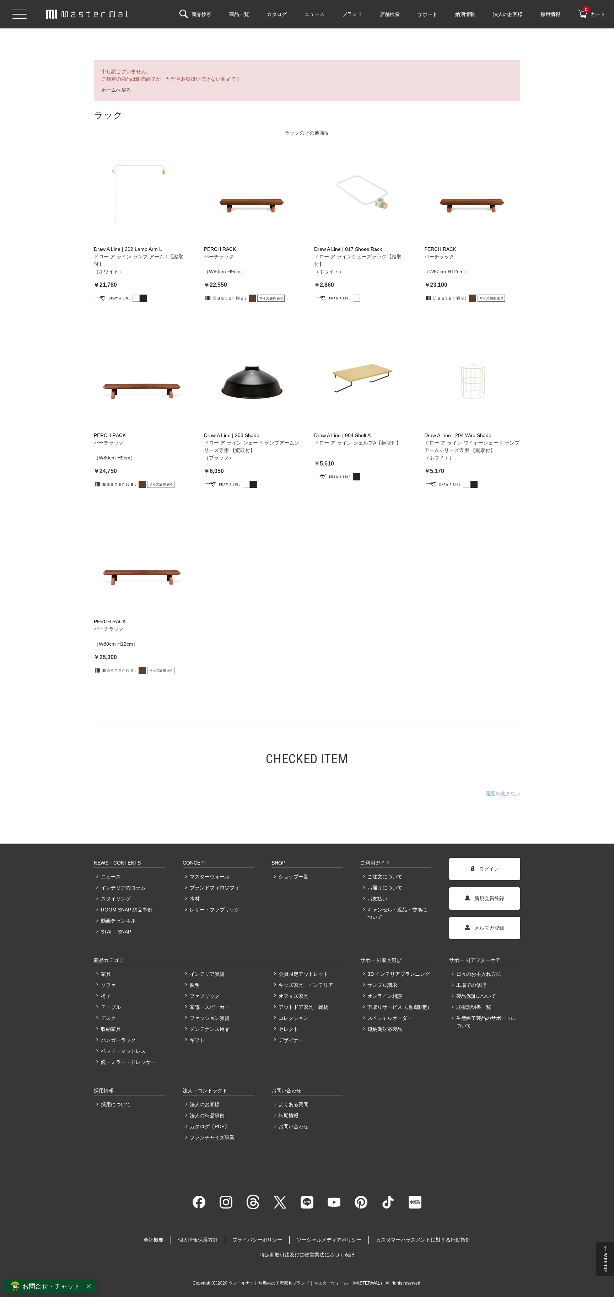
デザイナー (291, 1040)
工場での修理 (471, 985)
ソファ (108, 985)
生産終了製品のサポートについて (486, 1021)
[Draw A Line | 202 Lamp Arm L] (142, 192)
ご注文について (384, 876)
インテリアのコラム (123, 887)
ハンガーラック (118, 1040)
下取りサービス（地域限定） (399, 1007)
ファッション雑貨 (210, 1018)
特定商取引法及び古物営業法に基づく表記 (307, 1255)
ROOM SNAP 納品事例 (126, 910)
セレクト (288, 1029)
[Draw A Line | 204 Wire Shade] (472, 378)
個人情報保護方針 (198, 1240)
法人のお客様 (205, 1104)
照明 (195, 985)
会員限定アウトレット (303, 974)
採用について (116, 1104)
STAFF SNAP (116, 932)
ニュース (111, 876)
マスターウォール (210, 876)
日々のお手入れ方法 (478, 974)
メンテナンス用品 (210, 1029)
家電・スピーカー (210, 1007)
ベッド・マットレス (123, 1051)
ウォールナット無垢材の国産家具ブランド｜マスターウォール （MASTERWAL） (307, 1283)
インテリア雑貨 (207, 974)
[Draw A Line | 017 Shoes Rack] (362, 192)
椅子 (106, 996)
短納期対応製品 (384, 1029)
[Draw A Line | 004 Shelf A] (362, 378)
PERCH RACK (220, 249)
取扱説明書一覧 (473, 1007)
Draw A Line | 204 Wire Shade (457, 435)
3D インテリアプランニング (398, 974)
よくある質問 (293, 1104)
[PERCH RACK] (252, 192)
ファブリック (205, 996)
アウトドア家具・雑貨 (303, 1007)
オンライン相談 (384, 996)
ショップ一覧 (293, 876)
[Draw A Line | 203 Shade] (252, 378)
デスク (108, 1018)
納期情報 (288, 1115)
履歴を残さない (502, 793)
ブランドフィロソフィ (214, 887)
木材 (195, 899)
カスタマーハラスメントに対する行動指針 (423, 1240)
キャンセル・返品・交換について (397, 913)
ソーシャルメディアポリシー (329, 1240)
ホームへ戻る (116, 90)
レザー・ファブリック (214, 910)
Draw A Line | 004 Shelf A (342, 435)
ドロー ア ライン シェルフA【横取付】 (357, 443)
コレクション (293, 1018)
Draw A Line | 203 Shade (231, 435)
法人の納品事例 (207, 1115)
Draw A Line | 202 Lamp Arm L (128, 249)
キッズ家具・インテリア (306, 985)
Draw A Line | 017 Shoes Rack (348, 249)
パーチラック (219, 256)
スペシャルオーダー (389, 1018)
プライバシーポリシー (257, 1240)
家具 (106, 974)
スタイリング (116, 899)
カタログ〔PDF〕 (210, 1126)
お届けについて (384, 887)
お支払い (377, 899)
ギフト (197, 1040)
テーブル (111, 1007)
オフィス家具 (293, 996)
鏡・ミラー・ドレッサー (128, 1062)
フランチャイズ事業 (212, 1137)
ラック (292, 133)
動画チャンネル (118, 921)
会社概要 (153, 1240)
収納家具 (111, 1029)
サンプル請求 (382, 985)
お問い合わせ (293, 1126)
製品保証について (476, 996)
